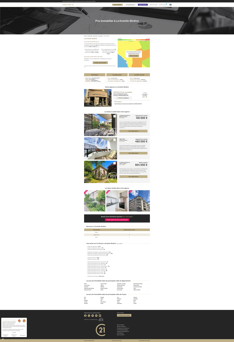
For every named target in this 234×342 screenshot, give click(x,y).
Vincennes (86, 286)
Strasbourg (119, 298)
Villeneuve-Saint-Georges (89, 288)
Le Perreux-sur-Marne (137, 286)
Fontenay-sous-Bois (121, 285)
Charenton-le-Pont (87, 289)
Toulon (118, 301)
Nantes (102, 298)
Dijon (134, 301)
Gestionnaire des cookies (144, 340)
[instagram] (89, 315)
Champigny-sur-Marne (121, 283)
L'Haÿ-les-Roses (120, 288)
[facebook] (85, 315)
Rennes (118, 300)
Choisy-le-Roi (119, 286)
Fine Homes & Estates (122, 329)
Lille (101, 300)
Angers (102, 303)
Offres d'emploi (120, 324)
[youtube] (100, 315)
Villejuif (102, 285)
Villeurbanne (119, 303)
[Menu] (170, 5)
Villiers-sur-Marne (136, 289)
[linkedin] (96, 315)
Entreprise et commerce (123, 328)
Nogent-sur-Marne (104, 288)
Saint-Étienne (103, 301)
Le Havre (85, 301)
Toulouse (135, 297)
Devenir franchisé (153, 4)
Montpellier (135, 298)
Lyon (118, 297)
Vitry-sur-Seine (104, 283)
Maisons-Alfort (136, 285)
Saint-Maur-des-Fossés (137, 283)
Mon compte (163, 4)
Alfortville (102, 286)
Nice (85, 298)
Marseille (102, 297)
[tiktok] (92, 315)
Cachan (102, 289)
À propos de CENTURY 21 (123, 331)
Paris (85, 297)
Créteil (85, 283)
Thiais (134, 288)
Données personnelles (117, 340)
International (120, 333)
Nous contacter (120, 334)
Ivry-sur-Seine (87, 285)
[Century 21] (68, 4)
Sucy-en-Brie (119, 289)
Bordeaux (86, 300)
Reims (134, 300)
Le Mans (135, 303)
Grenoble (86, 303)
